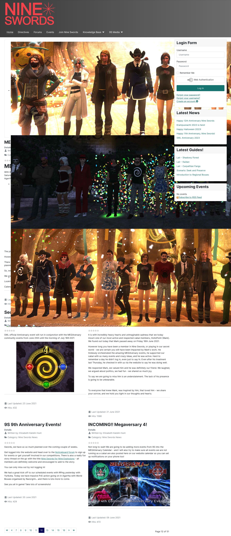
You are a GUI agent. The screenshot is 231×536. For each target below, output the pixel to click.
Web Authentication (203, 79)
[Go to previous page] (11, 530)
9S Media (114, 32)
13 (47, 530)
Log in (200, 88)
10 (31, 530)
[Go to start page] (7, 530)
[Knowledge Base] (103, 32)
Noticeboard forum (65, 452)
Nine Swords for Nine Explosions (57, 458)
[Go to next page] (69, 530)
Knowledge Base (92, 32)
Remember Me (187, 72)
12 (41, 530)
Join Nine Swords (68, 32)
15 (58, 530)
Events (50, 32)
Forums (38, 32)
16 (64, 530)
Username (182, 50)
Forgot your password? (188, 95)
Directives (23, 32)
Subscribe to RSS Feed (190, 197)
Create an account (186, 101)
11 (36, 530)
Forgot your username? (188, 98)
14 (53, 530)
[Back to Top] (226, 531)
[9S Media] (121, 32)
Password (181, 61)
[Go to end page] (73, 530)
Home (10, 32)
